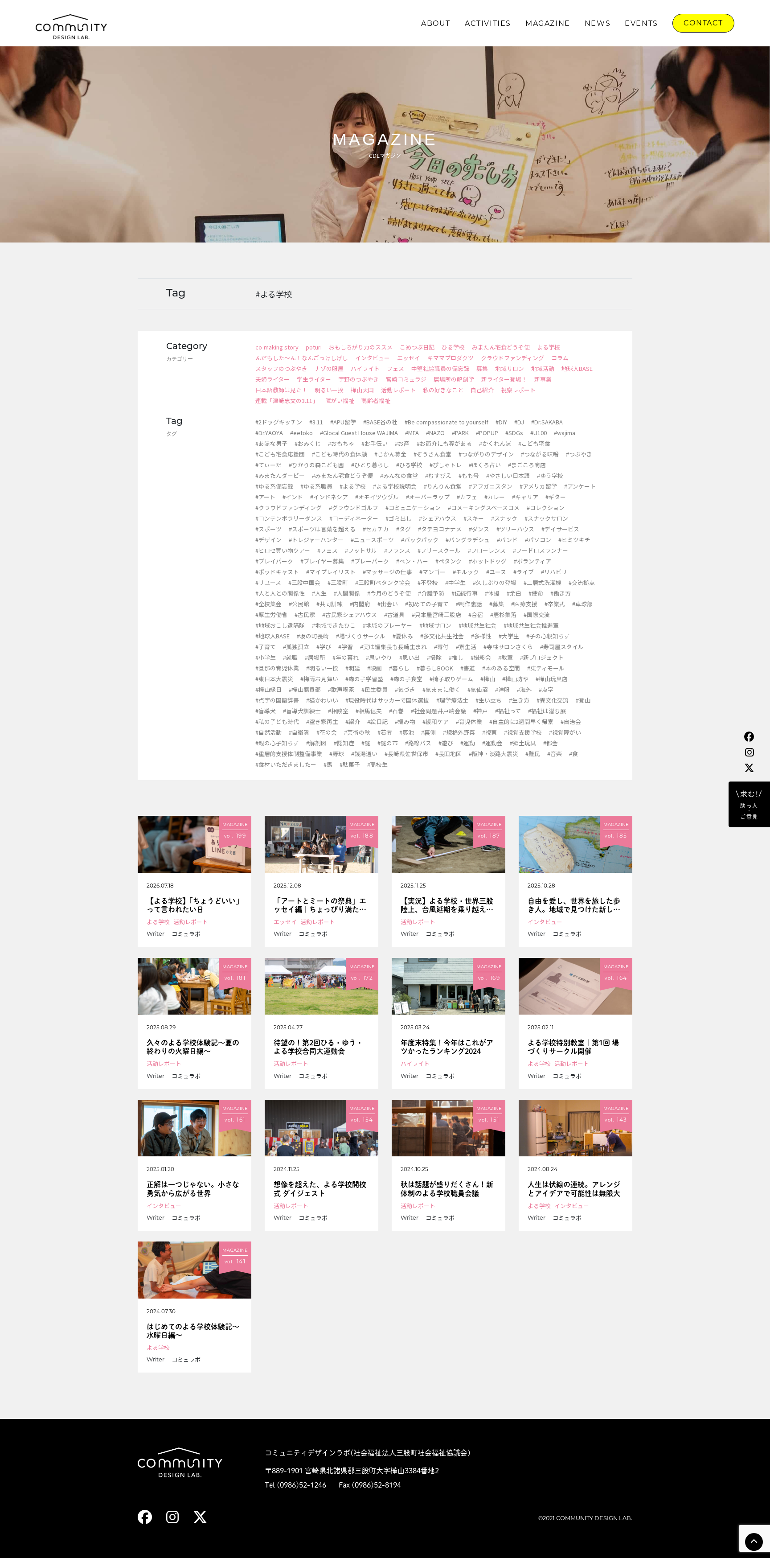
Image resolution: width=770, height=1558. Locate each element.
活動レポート (398, 390)
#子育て (265, 646)
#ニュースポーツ (372, 539)
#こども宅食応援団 (280, 454)
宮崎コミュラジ (406, 379)
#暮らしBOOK (435, 668)
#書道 (467, 668)
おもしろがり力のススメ (361, 347)
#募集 (496, 604)
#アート (265, 497)
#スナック (504, 518)
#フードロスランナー (540, 550)
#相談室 (338, 711)
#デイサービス (560, 529)
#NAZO (435, 432)
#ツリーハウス (515, 529)
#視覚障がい (565, 732)
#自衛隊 (299, 732)
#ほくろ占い (485, 464)
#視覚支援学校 (523, 732)
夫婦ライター (272, 379)
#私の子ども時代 (277, 721)
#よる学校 (353, 486)
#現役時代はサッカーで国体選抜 (387, 700)
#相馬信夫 (369, 711)
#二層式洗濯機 (542, 582)
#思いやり (379, 657)
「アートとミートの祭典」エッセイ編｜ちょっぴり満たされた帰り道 (320, 905)
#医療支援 (524, 604)
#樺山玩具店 (552, 678)
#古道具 (394, 614)
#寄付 (441, 646)
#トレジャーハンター (316, 539)
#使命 (535, 593)
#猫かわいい (322, 700)
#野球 (336, 753)
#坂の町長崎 (313, 636)
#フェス (327, 550)
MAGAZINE (547, 23)
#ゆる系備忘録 (274, 486)
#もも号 (469, 475)
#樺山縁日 (268, 689)
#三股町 (338, 582)
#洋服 (502, 689)
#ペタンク (448, 561)
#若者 (384, 732)
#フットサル (361, 550)
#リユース (268, 582)
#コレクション (546, 507)
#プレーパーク (370, 561)
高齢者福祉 (375, 400)
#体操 (492, 593)
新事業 (543, 379)
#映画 (374, 668)
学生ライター (314, 379)
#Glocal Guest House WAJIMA (359, 432)
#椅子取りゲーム (451, 678)
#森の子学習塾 (364, 678)
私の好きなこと (443, 390)
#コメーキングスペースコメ (484, 507)
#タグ (403, 529)
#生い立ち (488, 700)
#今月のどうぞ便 (389, 593)
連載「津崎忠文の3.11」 (286, 400)
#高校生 (377, 764)
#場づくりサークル (360, 636)
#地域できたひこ (334, 625)
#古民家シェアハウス (349, 614)
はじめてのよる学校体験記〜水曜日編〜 (193, 1331)
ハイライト (365, 368)
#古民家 (305, 614)
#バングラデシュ (468, 539)
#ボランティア (532, 561)
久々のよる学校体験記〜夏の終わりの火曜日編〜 (193, 1047)
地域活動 (542, 368)
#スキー (473, 518)
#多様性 (481, 636)
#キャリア (525, 497)
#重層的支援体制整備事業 (288, 753)
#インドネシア (329, 497)
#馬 (328, 764)
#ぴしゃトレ (446, 464)
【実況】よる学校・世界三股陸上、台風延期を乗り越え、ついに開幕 (447, 905)
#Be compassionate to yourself (446, 422)
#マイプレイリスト (331, 571)
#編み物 (405, 721)
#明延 (352, 668)
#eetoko (301, 432)
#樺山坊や (515, 678)
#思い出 (409, 657)
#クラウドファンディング (288, 507)
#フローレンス (487, 550)
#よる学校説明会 (395, 486)
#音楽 (554, 753)
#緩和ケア (435, 721)
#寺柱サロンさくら (508, 646)
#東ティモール (546, 668)
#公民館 (299, 604)
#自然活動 (268, 732)
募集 (482, 368)
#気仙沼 (477, 689)
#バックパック (419, 539)
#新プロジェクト (542, 657)
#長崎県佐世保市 (406, 753)
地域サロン (509, 368)
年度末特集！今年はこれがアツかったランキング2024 (447, 1047)
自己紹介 (482, 390)
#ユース (496, 571)
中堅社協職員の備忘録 (440, 368)
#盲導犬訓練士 (302, 711)
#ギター (555, 497)
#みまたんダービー (280, 475)
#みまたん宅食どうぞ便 (342, 475)
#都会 (550, 743)
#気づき (405, 689)
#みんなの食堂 (399, 475)
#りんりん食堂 (443, 486)
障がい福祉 (339, 400)
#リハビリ (554, 571)
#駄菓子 (350, 764)
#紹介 (352, 721)
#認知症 (344, 743)
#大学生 (509, 636)
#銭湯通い (364, 753)
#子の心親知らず (548, 636)
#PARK (460, 432)
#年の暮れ (345, 657)
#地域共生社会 (477, 625)
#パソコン (538, 539)
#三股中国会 (304, 582)
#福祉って (508, 711)
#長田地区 (448, 753)
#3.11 (316, 422)
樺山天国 (362, 390)
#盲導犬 (265, 711)
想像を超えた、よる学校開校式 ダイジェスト (320, 1188)
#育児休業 (469, 721)
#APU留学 (343, 422)
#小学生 (265, 657)
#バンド (507, 539)
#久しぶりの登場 (494, 582)
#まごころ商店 (527, 464)
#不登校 (428, 582)
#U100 (538, 432)
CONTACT (703, 23)
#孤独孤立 (296, 646)
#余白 (514, 593)
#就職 (290, 657)
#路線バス (418, 743)
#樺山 (487, 678)
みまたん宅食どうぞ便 (501, 347)
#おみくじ (308, 443)
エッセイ (408, 358)
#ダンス (479, 529)
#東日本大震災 (274, 678)
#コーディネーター (353, 518)
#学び (323, 646)
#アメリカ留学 (538, 486)
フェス (395, 368)
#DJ (519, 422)
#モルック (466, 571)
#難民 (532, 753)
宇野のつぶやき (358, 379)
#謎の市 (387, 743)
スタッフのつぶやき (281, 368)
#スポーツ (268, 529)
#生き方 (519, 700)
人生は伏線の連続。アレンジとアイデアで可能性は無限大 (574, 1188)
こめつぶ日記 (417, 347)
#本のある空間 (501, 668)
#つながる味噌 (540, 454)
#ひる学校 (409, 464)
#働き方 (560, 593)
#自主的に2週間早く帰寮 (521, 721)
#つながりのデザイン (486, 454)
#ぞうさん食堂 (432, 454)
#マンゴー (432, 571)
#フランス (397, 550)
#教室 (505, 657)
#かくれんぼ (495, 443)
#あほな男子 (271, 443)
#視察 (489, 732)
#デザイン (268, 539)
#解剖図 (316, 743)
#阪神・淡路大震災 (493, 753)
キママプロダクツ (450, 358)
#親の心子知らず (277, 743)
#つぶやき (579, 454)
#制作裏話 (469, 604)
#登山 (583, 700)
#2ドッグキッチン (278, 422)
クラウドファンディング (512, 358)
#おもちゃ (341, 443)
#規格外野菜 (459, 732)
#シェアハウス (437, 518)
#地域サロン (435, 625)
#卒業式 (555, 604)
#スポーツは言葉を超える (322, 529)
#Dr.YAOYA (269, 432)
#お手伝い (374, 443)
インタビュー (372, 358)
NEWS (597, 23)
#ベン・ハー (412, 561)
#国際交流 (537, 614)
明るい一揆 (329, 390)
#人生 (319, 593)
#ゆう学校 (550, 475)
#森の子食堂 (406, 678)
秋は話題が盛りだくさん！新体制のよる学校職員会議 (447, 1188)
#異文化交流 (553, 700)
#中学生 (455, 582)
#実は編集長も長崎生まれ (393, 646)
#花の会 (326, 732)
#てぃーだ (268, 464)
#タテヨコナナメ (440, 529)
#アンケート (580, 486)
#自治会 (571, 721)
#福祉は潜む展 (547, 711)
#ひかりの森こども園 (316, 464)
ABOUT (436, 23)
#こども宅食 (534, 443)
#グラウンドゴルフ (353, 507)
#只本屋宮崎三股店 (436, 614)
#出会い (387, 604)
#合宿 (475, 614)
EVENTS (641, 23)
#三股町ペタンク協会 (382, 582)
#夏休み (403, 636)
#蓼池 (406, 732)
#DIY (501, 422)
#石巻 (396, 711)
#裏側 (428, 732)
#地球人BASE (272, 636)
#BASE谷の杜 (380, 422)
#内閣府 (360, 604)
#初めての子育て (427, 604)
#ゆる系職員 (316, 486)
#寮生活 (466, 646)
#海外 (524, 689)
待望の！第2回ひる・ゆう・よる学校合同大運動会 (318, 1047)
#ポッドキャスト (277, 571)
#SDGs (514, 432)
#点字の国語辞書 (277, 700)
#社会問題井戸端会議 (438, 711)
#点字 (546, 689)
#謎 (365, 743)
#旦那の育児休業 (277, 668)
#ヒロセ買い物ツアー (282, 550)
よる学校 (548, 347)
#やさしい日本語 (508, 475)
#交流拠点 (582, 582)
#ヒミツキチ (574, 539)
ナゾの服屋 (329, 368)
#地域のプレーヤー (387, 625)
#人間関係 (347, 593)
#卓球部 (582, 604)
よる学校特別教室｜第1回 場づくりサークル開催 (573, 1047)
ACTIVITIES (488, 23)
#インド (293, 497)
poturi (314, 347)
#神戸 (480, 711)
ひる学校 (453, 347)
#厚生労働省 (271, 614)
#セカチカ (376, 529)
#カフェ (467, 497)
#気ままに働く (441, 689)
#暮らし (399, 668)
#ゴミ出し (398, 518)
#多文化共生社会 (442, 636)
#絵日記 (377, 721)
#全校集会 (268, 604)
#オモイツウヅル (377, 497)
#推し (456, 657)
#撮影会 (481, 657)
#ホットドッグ (488, 561)
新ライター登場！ (504, 379)
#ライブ (523, 571)
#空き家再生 (322, 721)
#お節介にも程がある (444, 443)
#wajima (564, 432)
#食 (573, 753)
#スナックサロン (546, 518)
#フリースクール (439, 550)
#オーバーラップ (428, 497)
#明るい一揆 (322, 668)
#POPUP (487, 432)
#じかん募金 (390, 454)
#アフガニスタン (490, 486)
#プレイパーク (274, 561)
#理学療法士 (452, 700)
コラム (560, 358)
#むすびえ (438, 475)
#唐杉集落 (503, 614)
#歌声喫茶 (341, 689)
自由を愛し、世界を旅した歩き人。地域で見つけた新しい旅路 (574, 905)
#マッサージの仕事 (387, 571)
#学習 (345, 646)
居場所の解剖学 (454, 379)
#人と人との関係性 (280, 593)
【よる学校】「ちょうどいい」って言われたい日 (193, 905)
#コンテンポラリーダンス (288, 518)
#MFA (412, 432)
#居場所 (315, 657)
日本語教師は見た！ (281, 390)
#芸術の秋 (357, 732)
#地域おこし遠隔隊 (280, 625)
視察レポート (518, 390)
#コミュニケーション (413, 507)
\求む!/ (749, 805)
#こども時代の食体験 (339, 454)
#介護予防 (431, 593)
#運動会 (492, 743)
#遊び (445, 743)
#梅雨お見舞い (319, 678)
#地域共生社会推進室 (531, 625)
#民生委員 (374, 689)
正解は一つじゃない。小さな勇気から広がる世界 (193, 1188)
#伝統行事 (464, 593)
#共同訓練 (329, 604)
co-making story (277, 347)
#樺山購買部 (305, 689)
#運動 (467, 743)
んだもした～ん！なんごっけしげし (301, 358)
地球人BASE (577, 368)
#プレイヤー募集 (322, 561)
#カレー (494, 497)
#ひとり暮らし (370, 464)
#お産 (402, 443)
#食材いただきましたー (285, 764)
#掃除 (434, 657)
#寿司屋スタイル (562, 646)
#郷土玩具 (523, 743)
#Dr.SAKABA (547, 422)
